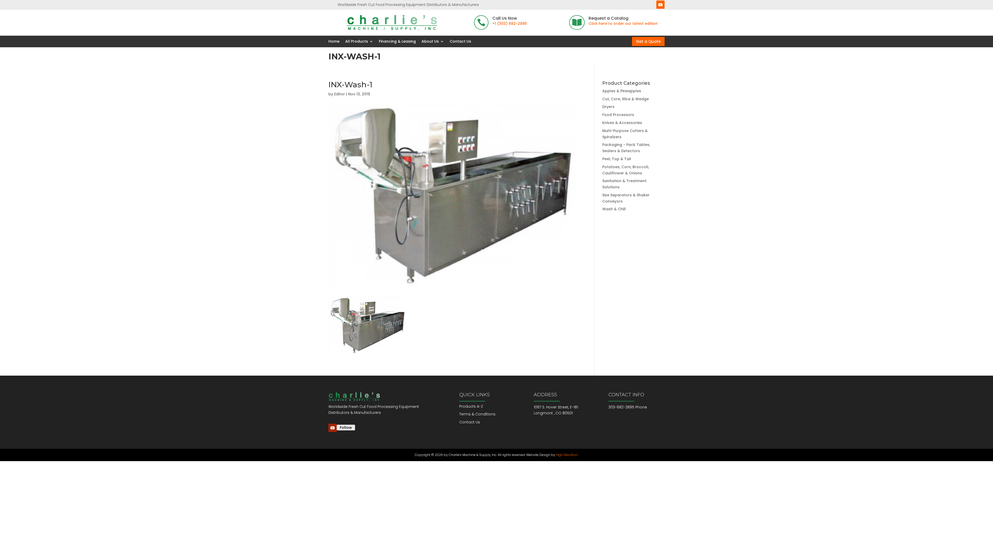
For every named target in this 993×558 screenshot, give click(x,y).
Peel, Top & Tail (616, 158)
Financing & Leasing (397, 41)
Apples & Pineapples (621, 91)
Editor (339, 94)
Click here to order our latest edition (623, 23)
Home (334, 41)
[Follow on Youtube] (660, 5)
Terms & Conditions (477, 414)
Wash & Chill (614, 209)
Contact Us (460, 41)
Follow (346, 427)
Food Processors (618, 114)
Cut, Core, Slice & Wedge (625, 99)
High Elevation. (567, 455)
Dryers (608, 106)
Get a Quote (648, 41)
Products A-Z (471, 406)
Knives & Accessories (622, 122)
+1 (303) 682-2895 (509, 23)
